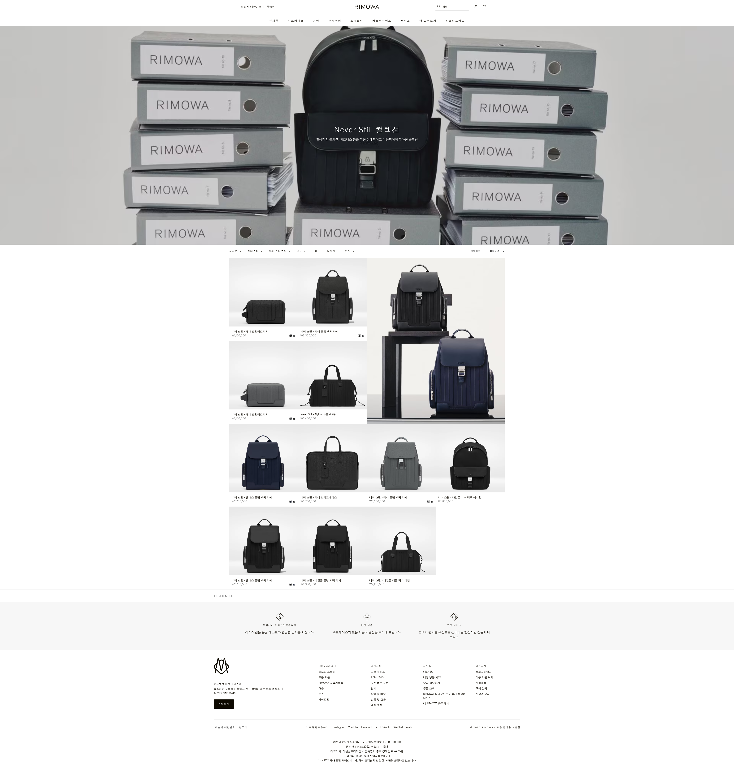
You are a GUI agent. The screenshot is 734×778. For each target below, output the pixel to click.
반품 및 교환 (378, 699)
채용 (321, 688)
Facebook (367, 727)
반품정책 (481, 683)
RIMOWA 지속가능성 (330, 683)
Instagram (339, 727)
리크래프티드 (455, 20)
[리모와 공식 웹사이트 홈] (367, 7)
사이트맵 (323, 699)
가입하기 (223, 704)
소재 (314, 251)
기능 (348, 251)
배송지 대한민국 (252, 7)
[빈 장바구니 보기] (492, 6)
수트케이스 (296, 20)
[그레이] (294, 336)
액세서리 (335, 20)
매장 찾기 (429, 671)
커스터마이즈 (381, 20)
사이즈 (233, 251)
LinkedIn (385, 727)
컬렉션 (331, 251)
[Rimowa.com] (436, 341)
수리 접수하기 (431, 683)
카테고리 (253, 251)
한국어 (270, 6)
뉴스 (321, 694)
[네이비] (291, 502)
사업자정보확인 (379, 756)
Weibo (409, 727)
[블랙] (291, 336)
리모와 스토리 (326, 671)
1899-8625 (377, 677)
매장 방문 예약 (432, 677)
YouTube (353, 727)
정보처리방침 (484, 671)
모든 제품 (324, 677)
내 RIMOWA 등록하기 (436, 703)
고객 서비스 (378, 671)
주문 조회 (429, 688)
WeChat (398, 727)
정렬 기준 (494, 251)
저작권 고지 (483, 694)
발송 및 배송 (378, 694)
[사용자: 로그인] (476, 7)
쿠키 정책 (481, 688)
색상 (299, 251)
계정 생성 (376, 705)
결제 (373, 688)
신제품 (274, 20)
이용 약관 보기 (484, 677)
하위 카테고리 (278, 251)
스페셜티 (356, 20)
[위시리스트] (484, 7)
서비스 (405, 20)
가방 (316, 20)
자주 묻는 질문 (379, 683)
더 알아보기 (428, 20)
